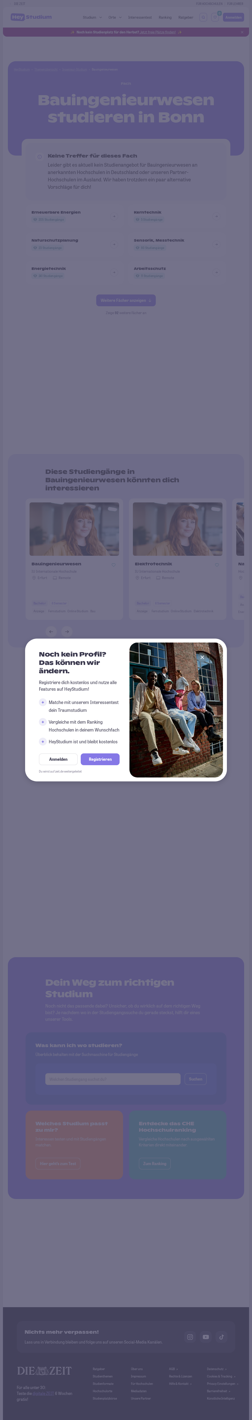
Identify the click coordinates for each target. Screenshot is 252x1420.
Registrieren (100, 759)
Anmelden (58, 759)
